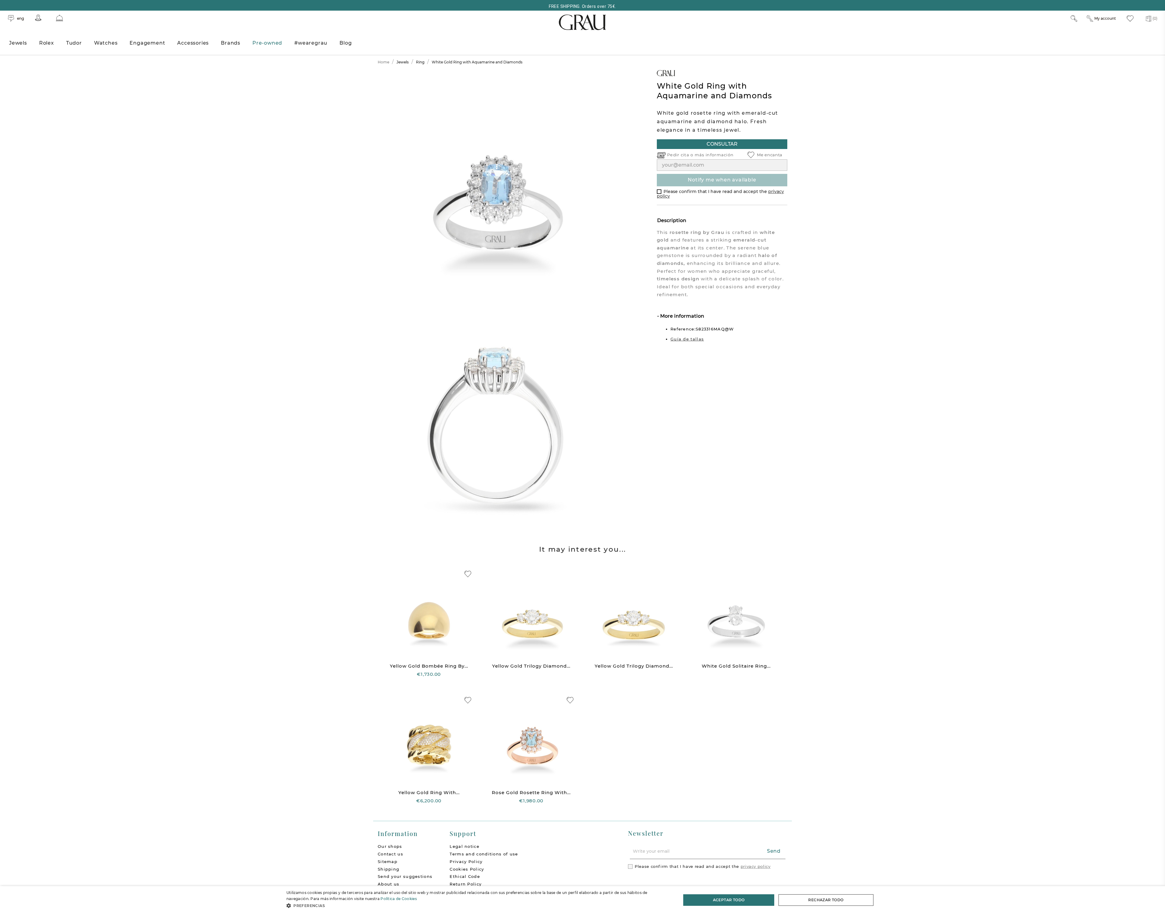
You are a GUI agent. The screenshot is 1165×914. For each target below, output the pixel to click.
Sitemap (387, 861)
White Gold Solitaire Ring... (736, 666)
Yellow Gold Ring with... (429, 792)
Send (774, 851)
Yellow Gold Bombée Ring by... (429, 666)
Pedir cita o (681, 154)
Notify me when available (722, 180)
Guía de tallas (687, 339)
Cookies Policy (467, 869)
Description (671, 220)
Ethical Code (465, 876)
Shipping (388, 869)
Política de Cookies (398, 898)
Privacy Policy (466, 861)
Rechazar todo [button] (825, 900)
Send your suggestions (405, 876)
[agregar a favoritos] (467, 574)
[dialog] (582, 900)
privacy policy (756, 866)
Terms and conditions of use (484, 853)
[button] (478, 905)
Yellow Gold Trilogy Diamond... (531, 666)
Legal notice (464, 846)
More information (681, 316)
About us (388, 884)
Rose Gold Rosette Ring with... (531, 792)
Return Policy (465, 884)
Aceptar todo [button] (729, 900)
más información (714, 154)
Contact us (390, 853)
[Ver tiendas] (38, 18)
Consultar (722, 144)
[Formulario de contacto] (59, 18)
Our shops (390, 846)
